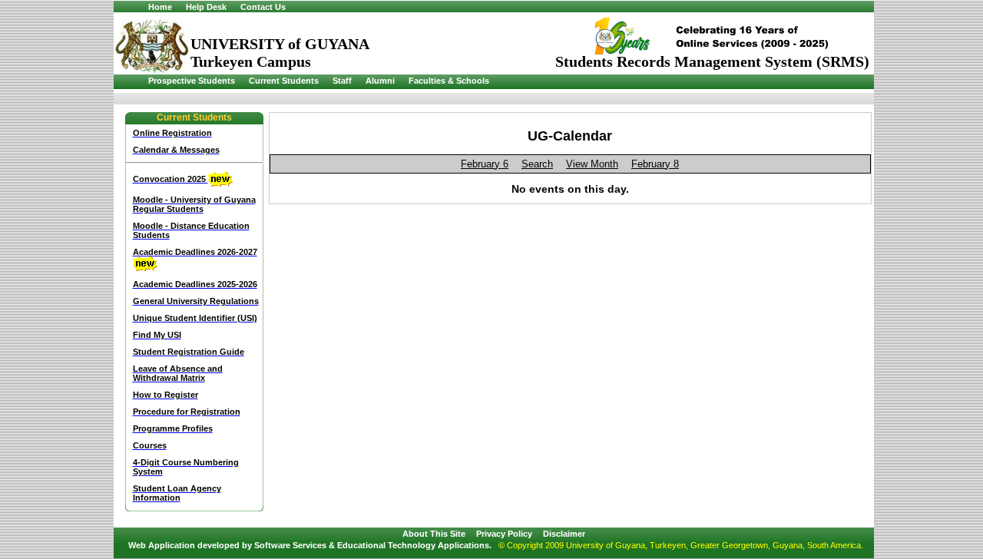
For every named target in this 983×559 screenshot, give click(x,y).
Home (160, 7)
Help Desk (206, 7)
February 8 (655, 164)
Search (537, 164)
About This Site (433, 533)
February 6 (484, 164)
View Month (592, 164)
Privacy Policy (504, 533)
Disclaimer (564, 533)
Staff (342, 80)
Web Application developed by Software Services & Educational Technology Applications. (310, 545)
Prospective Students (191, 80)
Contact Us (263, 7)
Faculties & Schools (449, 80)
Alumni (380, 80)
